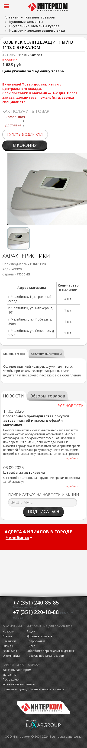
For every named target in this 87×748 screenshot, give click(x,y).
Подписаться (43, 511)
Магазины (9, 675)
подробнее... (72, 458)
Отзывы (8, 646)
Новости (8, 631)
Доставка (13, 125)
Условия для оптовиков (19, 684)
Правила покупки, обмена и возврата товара (33, 689)
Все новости (71, 405)
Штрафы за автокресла (24, 472)
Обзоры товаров (47, 396)
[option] (18, 238)
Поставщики (11, 679)
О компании (11, 656)
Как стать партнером (17, 670)
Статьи (7, 636)
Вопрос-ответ (36, 641)
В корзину (25, 145)
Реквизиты (10, 651)
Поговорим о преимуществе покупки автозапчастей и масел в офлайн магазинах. (36, 420)
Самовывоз (15, 117)
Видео (31, 646)
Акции (31, 631)
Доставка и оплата (39, 636)
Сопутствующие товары (46, 353)
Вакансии (9, 641)
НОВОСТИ (13, 396)
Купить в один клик (25, 134)
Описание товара (14, 353)
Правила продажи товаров (45, 656)
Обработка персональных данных (50, 651)
